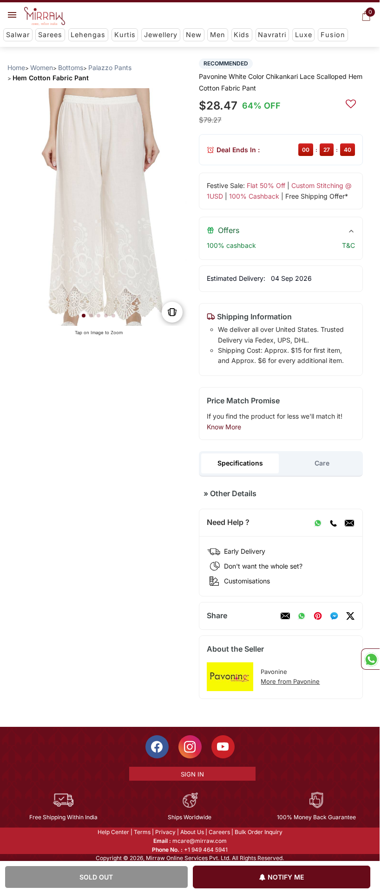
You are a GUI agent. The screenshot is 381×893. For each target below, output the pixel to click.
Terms (142, 831)
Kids (242, 35)
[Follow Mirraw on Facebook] (157, 746)
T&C (348, 245)
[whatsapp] (301, 616)
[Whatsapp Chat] (370, 659)
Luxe (303, 35)
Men (217, 35)
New (194, 35)
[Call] (333, 523)
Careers (219, 831)
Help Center (113, 831)
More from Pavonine (290, 681)
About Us (192, 831)
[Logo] (44, 16)
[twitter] (350, 616)
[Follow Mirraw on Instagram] (190, 746)
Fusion (333, 35)
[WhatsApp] (317, 523)
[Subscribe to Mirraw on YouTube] (223, 746)
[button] (83, 315)
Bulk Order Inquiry (258, 831)
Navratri (272, 35)
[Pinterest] (317, 616)
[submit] (351, 102)
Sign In (192, 774)
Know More (224, 427)
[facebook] (334, 616)
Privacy (165, 831)
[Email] (349, 523)
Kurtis (125, 35)
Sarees (50, 35)
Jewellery (160, 35)
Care (322, 463)
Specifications (240, 463)
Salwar (18, 35)
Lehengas (88, 35)
